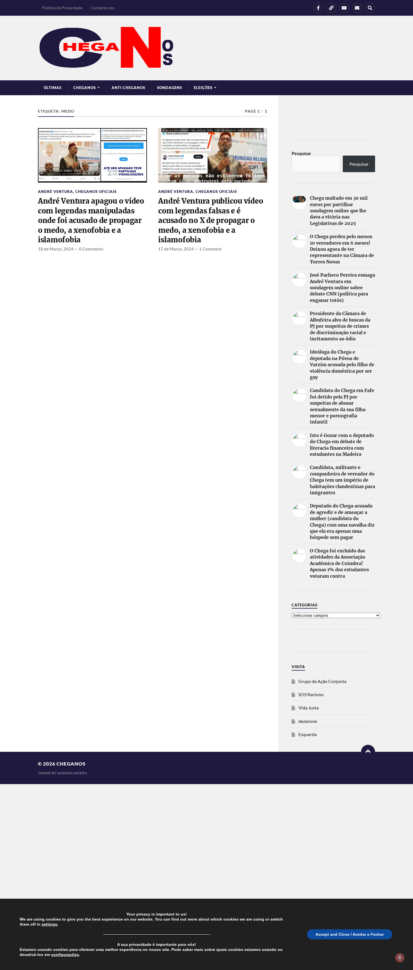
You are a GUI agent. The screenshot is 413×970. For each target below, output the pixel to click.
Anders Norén (72, 773)
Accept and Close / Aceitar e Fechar (350, 934)
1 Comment (210, 248)
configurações (65, 954)
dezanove (307, 721)
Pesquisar (301, 153)
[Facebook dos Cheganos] (318, 8)
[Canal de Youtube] (344, 8)
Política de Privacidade (62, 7)
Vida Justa (308, 707)
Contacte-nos (102, 7)
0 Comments (91, 248)
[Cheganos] (206, 48)
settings (49, 924)
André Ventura (55, 191)
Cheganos (70, 764)
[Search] (370, 8)
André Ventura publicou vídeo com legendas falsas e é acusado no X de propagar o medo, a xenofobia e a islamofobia (210, 220)
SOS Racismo (311, 694)
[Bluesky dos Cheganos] (331, 8)
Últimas (53, 87)
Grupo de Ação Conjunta (322, 681)
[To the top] (368, 752)
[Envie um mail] (357, 8)
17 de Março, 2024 (176, 248)
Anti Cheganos (128, 87)
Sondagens (169, 87)
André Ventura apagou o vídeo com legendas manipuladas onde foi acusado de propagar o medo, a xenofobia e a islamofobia (91, 220)
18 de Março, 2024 (56, 248)
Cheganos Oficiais (96, 191)
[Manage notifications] (399, 957)
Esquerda (307, 734)
